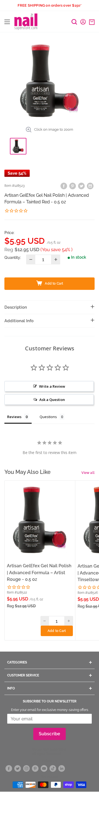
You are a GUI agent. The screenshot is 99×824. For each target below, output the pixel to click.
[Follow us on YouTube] (44, 768)
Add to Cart (57, 631)
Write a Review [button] (52, 386)
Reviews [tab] (14, 416)
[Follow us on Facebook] (9, 768)
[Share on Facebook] (64, 185)
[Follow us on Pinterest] (35, 768)
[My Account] (83, 22)
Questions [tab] (48, 416)
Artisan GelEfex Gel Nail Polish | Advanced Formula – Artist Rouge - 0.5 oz (39, 572)
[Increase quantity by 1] (55, 259)
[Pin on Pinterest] (72, 185)
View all (88, 473)
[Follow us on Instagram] (26, 768)
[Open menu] (7, 22)
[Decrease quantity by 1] (30, 259)
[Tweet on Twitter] (81, 185)
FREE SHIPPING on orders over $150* (50, 5)
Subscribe (50, 733)
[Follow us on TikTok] (53, 768)
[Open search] (74, 22)
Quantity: (12, 257)
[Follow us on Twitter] (17, 768)
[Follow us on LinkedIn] (61, 768)
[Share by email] (90, 185)
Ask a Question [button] (52, 399)
